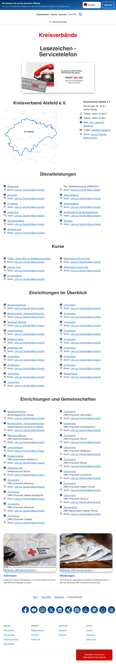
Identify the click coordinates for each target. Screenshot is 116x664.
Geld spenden (9, 634)
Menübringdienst (15, 220)
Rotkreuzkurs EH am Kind (77, 258)
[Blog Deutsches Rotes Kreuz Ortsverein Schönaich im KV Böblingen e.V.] (77, 609)
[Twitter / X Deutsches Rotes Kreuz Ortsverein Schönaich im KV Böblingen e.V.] (51, 609)
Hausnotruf (13, 212)
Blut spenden (9, 644)
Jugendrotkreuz (15, 330)
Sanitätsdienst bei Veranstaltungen (81, 212)
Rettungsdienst (71, 195)
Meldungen (67, 575)
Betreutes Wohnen (16, 322)
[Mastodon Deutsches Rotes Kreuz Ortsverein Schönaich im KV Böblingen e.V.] (94, 609)
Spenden (63, 14)
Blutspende (13, 186)
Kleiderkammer (15, 347)
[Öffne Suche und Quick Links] (80, 14)
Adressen (10, 575)
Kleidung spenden (11, 639)
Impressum (90, 634)
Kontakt (89, 630)
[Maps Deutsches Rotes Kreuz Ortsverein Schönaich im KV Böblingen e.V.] (85, 609)
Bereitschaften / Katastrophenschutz (25, 313)
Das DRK (72, 14)
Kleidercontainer (15, 339)
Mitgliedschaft (14, 229)
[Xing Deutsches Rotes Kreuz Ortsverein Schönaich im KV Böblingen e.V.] (68, 609)
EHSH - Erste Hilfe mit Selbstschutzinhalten (29, 258)
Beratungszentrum (16, 304)
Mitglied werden (37, 630)
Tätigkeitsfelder (42, 14)
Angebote (62, 630)
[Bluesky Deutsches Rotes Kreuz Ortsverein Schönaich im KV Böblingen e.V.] (102, 609)
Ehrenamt (12, 195)
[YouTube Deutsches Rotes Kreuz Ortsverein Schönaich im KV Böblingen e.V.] (34, 609)
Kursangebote (14, 275)
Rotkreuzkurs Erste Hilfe (76, 267)
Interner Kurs (14, 267)
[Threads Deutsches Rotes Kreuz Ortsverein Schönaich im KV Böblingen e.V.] (111, 609)
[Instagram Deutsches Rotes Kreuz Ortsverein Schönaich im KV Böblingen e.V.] (42, 609)
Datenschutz (91, 639)
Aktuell (54, 14)
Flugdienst (12, 203)
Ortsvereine (13, 356)
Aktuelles (62, 634)
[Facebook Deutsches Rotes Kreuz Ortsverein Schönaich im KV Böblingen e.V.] (25, 609)
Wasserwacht (70, 373)
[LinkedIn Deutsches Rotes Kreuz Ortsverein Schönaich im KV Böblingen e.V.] (59, 609)
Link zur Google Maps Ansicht (94, 136)
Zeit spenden (9, 630)
